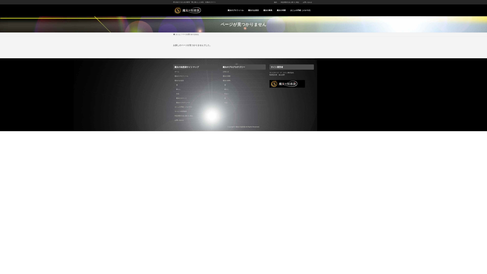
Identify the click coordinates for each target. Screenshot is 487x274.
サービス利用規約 (181, 111)
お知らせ (226, 72)
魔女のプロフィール (181, 76)
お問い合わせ (307, 2)
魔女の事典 (226, 80)
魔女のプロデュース (183, 102)
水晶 (177, 94)
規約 (275, 2)
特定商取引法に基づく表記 (290, 2)
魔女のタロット (181, 98)
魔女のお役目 (179, 80)
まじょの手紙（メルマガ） (184, 107)
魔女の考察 (226, 76)
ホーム (177, 72)
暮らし (178, 89)
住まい (226, 94)
